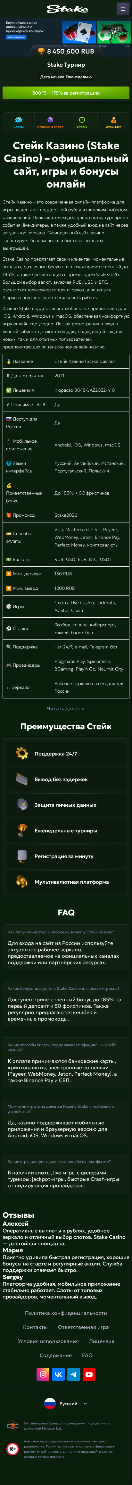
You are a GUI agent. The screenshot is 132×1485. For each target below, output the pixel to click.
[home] (66, 9)
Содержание (56, 1355)
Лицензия (101, 1341)
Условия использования (48, 1341)
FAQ (87, 1355)
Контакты (35, 1327)
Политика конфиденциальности (66, 1313)
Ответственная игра (83, 1327)
